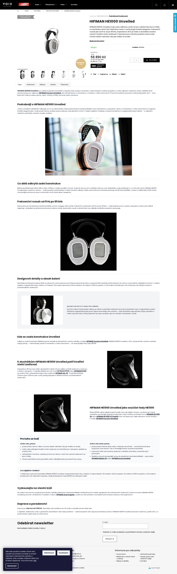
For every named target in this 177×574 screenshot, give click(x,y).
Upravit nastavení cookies (75, 568)
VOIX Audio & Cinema (77, 559)
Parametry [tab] (64, 85)
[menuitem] (25, 5)
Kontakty (143, 561)
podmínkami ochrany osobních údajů (140, 532)
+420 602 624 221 (75, 556)
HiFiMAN (141, 47)
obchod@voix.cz (75, 554)
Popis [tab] (20, 85)
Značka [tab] (53, 85)
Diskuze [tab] (42, 85)
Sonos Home (121, 554)
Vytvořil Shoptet (155, 568)
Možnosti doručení (97, 41)
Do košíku (153, 60)
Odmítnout (49, 553)
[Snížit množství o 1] (132, 60)
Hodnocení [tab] (31, 85)
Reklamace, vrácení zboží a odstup (126, 558)
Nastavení (12, 566)
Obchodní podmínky (147, 554)
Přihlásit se (109, 539)
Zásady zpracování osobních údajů (147, 558)
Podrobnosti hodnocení (118, 16)
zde (34, 560)
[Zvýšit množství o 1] (140, 60)
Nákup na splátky (123, 561)
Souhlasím (63, 553)
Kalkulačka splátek (100, 66)
